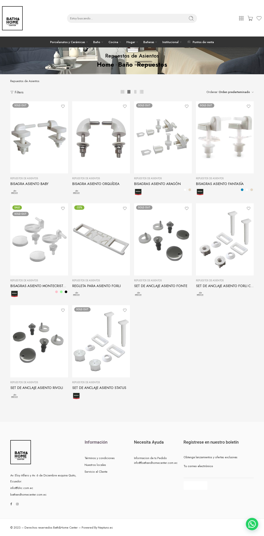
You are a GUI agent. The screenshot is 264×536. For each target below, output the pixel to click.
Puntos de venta (203, 42)
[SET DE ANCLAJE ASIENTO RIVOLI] (39, 341)
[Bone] (190, 190)
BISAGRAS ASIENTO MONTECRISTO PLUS (39, 285)
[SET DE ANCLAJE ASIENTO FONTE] (163, 239)
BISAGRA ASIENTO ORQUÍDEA (95, 183)
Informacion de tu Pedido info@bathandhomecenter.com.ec (156, 460)
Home (105, 64)
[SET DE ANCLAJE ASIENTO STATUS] (101, 341)
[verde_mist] (61, 292)
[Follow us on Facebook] (11, 504)
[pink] (56, 292)
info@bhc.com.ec (21, 488)
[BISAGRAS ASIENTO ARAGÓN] (163, 137)
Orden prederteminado (234, 92)
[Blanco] (185, 190)
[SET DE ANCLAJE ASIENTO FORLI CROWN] (225, 239)
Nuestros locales (95, 465)
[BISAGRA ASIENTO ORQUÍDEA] (101, 137)
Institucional (170, 42)
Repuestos (152, 64)
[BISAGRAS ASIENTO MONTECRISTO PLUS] (39, 239)
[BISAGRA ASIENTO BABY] (39, 137)
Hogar (130, 42)
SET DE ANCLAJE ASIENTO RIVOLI (36, 387)
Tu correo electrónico (198, 466)
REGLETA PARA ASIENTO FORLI (96, 285)
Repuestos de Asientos (24, 178)
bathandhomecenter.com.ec (28, 494)
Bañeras (148, 42)
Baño (96, 42)
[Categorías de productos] (241, 18)
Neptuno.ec (105, 527)
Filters (19, 92)
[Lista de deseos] (63, 106)
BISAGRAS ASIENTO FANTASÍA (220, 183)
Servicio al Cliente (96, 471)
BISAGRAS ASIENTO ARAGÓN (157, 183)
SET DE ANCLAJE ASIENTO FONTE (160, 285)
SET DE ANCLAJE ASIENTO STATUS (99, 387)
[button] (252, 524)
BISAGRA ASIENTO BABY (29, 183)
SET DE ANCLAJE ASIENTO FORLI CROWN (225, 285)
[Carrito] (250, 18)
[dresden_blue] (242, 190)
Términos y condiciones (100, 458)
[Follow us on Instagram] (17, 504)
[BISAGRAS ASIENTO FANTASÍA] (225, 137)
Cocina (113, 42)
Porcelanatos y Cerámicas (67, 42)
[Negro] (66, 292)
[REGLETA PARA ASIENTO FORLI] (101, 239)
